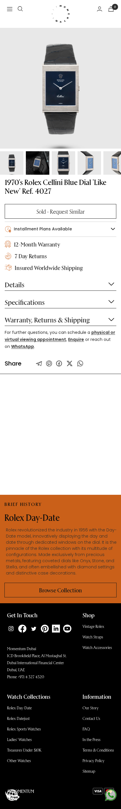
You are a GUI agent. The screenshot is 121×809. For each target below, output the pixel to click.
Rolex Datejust (18, 718)
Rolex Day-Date (19, 707)
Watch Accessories (97, 647)
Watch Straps (93, 636)
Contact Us (91, 718)
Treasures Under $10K (24, 749)
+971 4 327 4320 (31, 676)
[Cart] (111, 9)
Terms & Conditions (98, 749)
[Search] (20, 8)
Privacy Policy (94, 760)
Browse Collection (60, 590)
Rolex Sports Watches (24, 728)
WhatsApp (22, 346)
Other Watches (19, 760)
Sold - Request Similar (60, 211)
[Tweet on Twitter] (39, 363)
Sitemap (89, 771)
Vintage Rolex (93, 626)
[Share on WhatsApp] (80, 363)
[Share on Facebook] (59, 363)
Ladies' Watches (19, 739)
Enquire (76, 339)
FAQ (86, 728)
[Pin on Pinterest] (49, 363)
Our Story (91, 707)
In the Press (91, 739)
